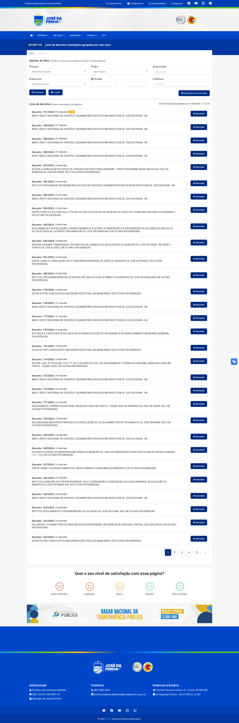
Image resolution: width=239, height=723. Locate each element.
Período (97, 79)
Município (58, 35)
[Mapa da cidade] (119, 638)
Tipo (95, 66)
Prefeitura (42, 35)
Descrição (160, 66)
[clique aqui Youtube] (119, 710)
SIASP (108, 719)
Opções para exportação (195, 93)
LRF (104, 35)
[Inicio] (31, 35)
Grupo (34, 66)
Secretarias (75, 35)
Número (159, 79)
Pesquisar (39, 92)
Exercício (36, 79)
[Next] (205, 552)
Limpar (56, 92)
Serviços (91, 35)
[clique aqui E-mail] (104, 710)
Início (31, 53)
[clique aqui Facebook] (112, 710)
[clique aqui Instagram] (127, 710)
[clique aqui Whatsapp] (135, 710)
